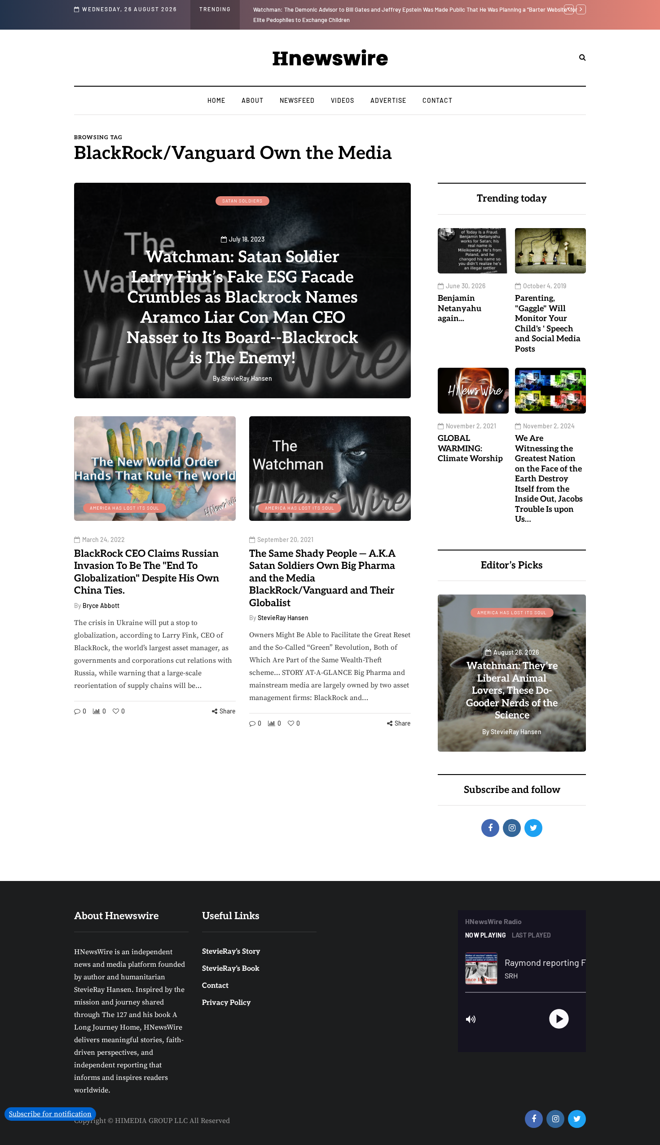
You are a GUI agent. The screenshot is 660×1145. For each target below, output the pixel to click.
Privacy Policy (226, 1003)
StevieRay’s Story (231, 951)
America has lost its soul (124, 508)
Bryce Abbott (101, 605)
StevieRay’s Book (231, 968)
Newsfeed (297, 100)
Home (216, 100)
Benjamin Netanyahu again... (290, 9)
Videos (342, 100)
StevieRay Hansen (283, 617)
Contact (437, 100)
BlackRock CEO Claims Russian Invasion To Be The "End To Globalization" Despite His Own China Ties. (146, 572)
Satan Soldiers (242, 200)
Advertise (388, 100)
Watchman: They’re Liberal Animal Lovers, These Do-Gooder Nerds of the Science (512, 690)
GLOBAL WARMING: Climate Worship (470, 448)
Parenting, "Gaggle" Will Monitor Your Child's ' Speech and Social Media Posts (548, 324)
